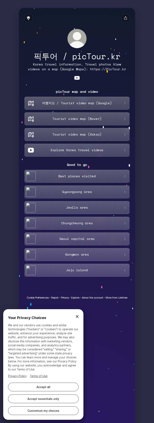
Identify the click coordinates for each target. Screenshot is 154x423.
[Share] (124, 103)
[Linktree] (28, 18)
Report (55, 297)
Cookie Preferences (38, 297)
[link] (77, 78)
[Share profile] (126, 18)
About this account (92, 297)
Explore (75, 297)
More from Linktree (116, 297)
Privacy (65, 297)
